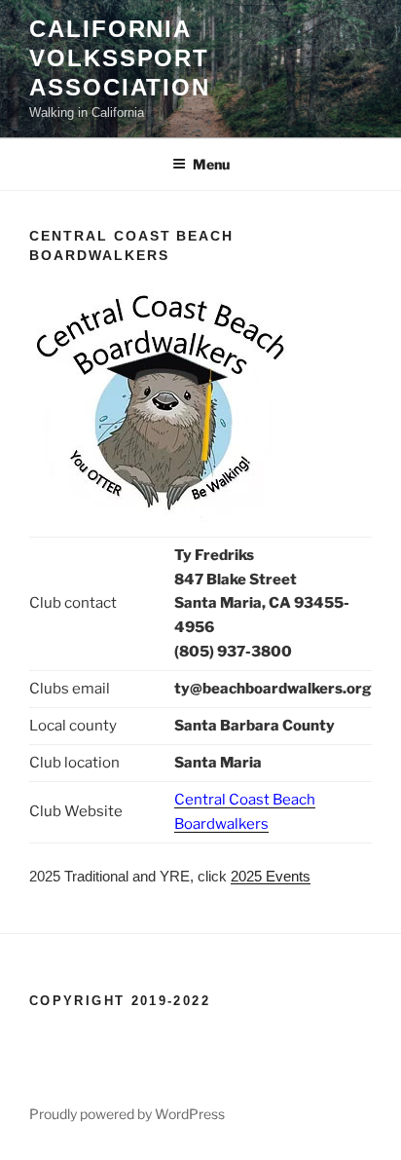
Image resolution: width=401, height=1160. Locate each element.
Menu (211, 164)
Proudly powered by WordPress (127, 1113)
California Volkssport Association (119, 58)
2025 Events (270, 876)
